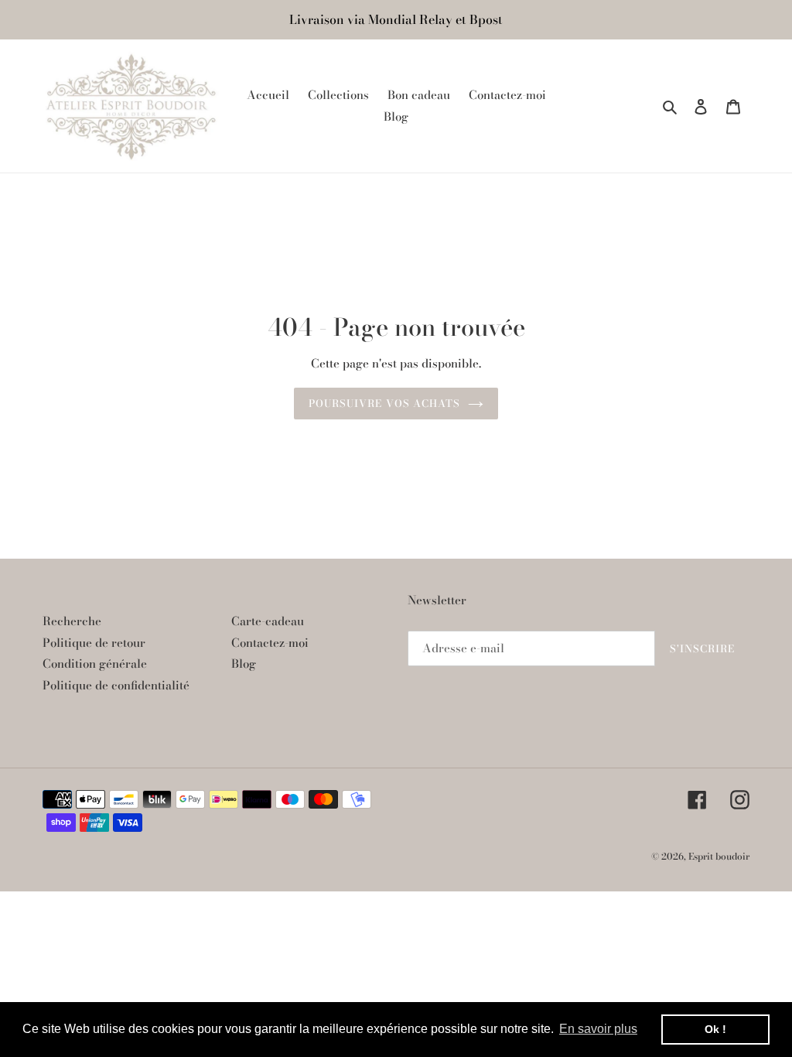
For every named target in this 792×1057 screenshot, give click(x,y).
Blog (243, 663)
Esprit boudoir (718, 856)
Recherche (72, 621)
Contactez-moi (270, 643)
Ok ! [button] (715, 1029)
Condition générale (95, 663)
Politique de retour (94, 643)
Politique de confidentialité (116, 685)
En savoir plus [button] (598, 1028)
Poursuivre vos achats (384, 403)
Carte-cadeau (267, 621)
